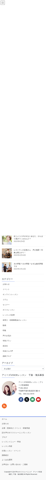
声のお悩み (7, 336)
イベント (6, 289)
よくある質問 (7, 460)
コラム (5, 300)
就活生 (5, 346)
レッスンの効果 (9, 315)
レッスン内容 (7, 446)
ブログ (4, 437)
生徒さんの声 (8, 351)
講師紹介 (5, 455)
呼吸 (4, 330)
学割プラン (7, 341)
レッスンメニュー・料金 (11, 442)
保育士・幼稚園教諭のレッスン (15, 320)
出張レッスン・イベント (11, 451)
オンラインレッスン (10, 294)
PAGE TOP (42, 463)
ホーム (4, 419)
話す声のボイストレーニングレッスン (16, 433)
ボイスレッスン (9, 310)
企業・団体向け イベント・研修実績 (16, 428)
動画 (4, 325)
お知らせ (6, 284)
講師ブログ (7, 356)
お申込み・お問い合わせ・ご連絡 (15, 464)
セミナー (6, 305)
